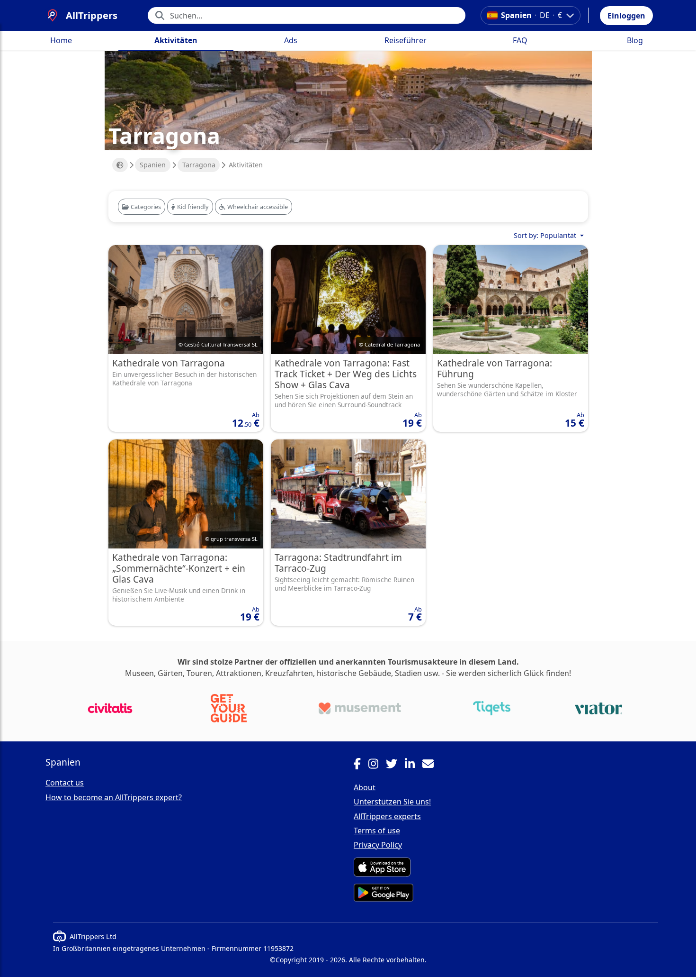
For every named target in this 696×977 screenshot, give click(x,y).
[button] (626, 15)
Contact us (64, 782)
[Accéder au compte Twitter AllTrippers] (395, 765)
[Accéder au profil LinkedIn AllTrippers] (413, 765)
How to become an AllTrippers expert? (113, 797)
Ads (290, 40)
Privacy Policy (378, 845)
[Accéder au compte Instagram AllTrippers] (377, 765)
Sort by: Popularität (546, 235)
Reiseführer (405, 40)
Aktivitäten (175, 40)
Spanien (153, 164)
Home (61, 40)
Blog (635, 40)
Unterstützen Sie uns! (392, 801)
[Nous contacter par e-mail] (431, 765)
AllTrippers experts (387, 816)
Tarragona (198, 164)
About (364, 787)
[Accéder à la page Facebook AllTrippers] (361, 765)
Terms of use (377, 830)
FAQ (520, 40)
